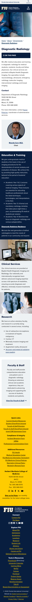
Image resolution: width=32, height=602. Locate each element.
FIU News (16, 520)
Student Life (16, 543)
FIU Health (16, 452)
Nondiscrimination (16, 581)
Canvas (16, 571)
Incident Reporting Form (16, 438)
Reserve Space (16, 579)
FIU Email (16, 573)
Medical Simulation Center (16, 455)
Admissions (16, 532)
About (9, 40)
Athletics (16, 546)
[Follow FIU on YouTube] (19, 523)
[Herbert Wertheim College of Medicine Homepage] (11, 8)
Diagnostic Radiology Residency (14, 226)
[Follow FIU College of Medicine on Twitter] (18, 491)
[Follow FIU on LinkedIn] (12, 523)
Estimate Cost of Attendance (16, 554)
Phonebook (12, 560)
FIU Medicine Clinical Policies (16, 460)
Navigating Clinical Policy (16, 463)
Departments (17, 40)
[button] (28, 8)
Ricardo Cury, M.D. (16, 143)
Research (16, 540)
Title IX (16, 584)
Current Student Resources (16, 421)
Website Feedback (9, 596)
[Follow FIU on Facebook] (14, 523)
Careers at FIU (16, 551)
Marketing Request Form (16, 465)
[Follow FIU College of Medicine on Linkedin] (12, 491)
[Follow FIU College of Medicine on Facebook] (15, 491)
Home (4, 40)
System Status (16, 576)
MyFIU (16, 568)
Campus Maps (16, 566)
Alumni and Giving (16, 548)
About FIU (16, 530)
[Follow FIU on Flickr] (22, 523)
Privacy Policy (12, 599)
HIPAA (16, 441)
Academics (16, 535)
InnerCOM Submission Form (16, 431)
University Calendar (16, 563)
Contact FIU (16, 517)
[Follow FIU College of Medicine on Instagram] (9, 491)
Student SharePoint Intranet (16, 423)
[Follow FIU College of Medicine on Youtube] (22, 491)
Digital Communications (19, 594)
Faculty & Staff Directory (16, 426)
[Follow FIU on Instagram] (9, 523)
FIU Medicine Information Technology (16, 457)
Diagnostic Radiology (9, 43)
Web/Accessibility (22, 596)
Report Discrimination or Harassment (16, 587)
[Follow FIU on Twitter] (17, 523)
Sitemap (21, 599)
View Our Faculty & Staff (15, 400)
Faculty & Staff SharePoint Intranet (16, 428)
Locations (16, 538)
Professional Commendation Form (16, 443)
